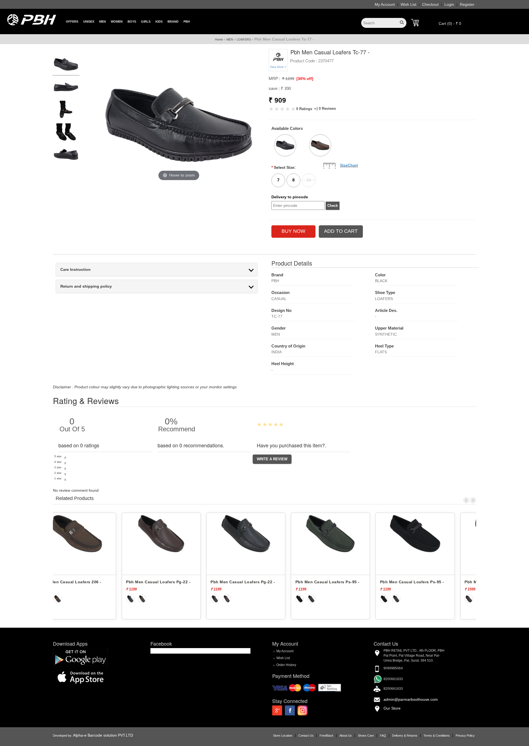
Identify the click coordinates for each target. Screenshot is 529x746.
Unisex (88, 21)
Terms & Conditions (436, 735)
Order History (286, 665)
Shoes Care (366, 735)
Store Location (282, 735)
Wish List (408, 4)
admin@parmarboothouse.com (411, 699)
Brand (173, 21)
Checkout (430, 4)
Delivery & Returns (404, 735)
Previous (466, 500)
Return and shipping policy (86, 286)
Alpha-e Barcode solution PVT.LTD (103, 735)
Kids (159, 21)
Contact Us (306, 735)
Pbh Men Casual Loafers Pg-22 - (92, 582)
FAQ (383, 735)
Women (117, 21)
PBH (186, 21)
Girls (145, 21)
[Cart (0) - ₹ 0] (415, 22)
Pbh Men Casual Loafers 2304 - (430, 582)
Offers (72, 21)
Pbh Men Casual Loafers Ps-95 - (261, 582)
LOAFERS (244, 39)
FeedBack (326, 735)
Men (102, 21)
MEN (229, 39)
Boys (132, 21)
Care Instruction (75, 270)
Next (473, 500)
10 (308, 180)
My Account (385, 4)
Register (467, 4)
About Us (345, 735)
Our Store (392, 708)
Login (449, 4)
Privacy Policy (465, 735)
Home (219, 39)
